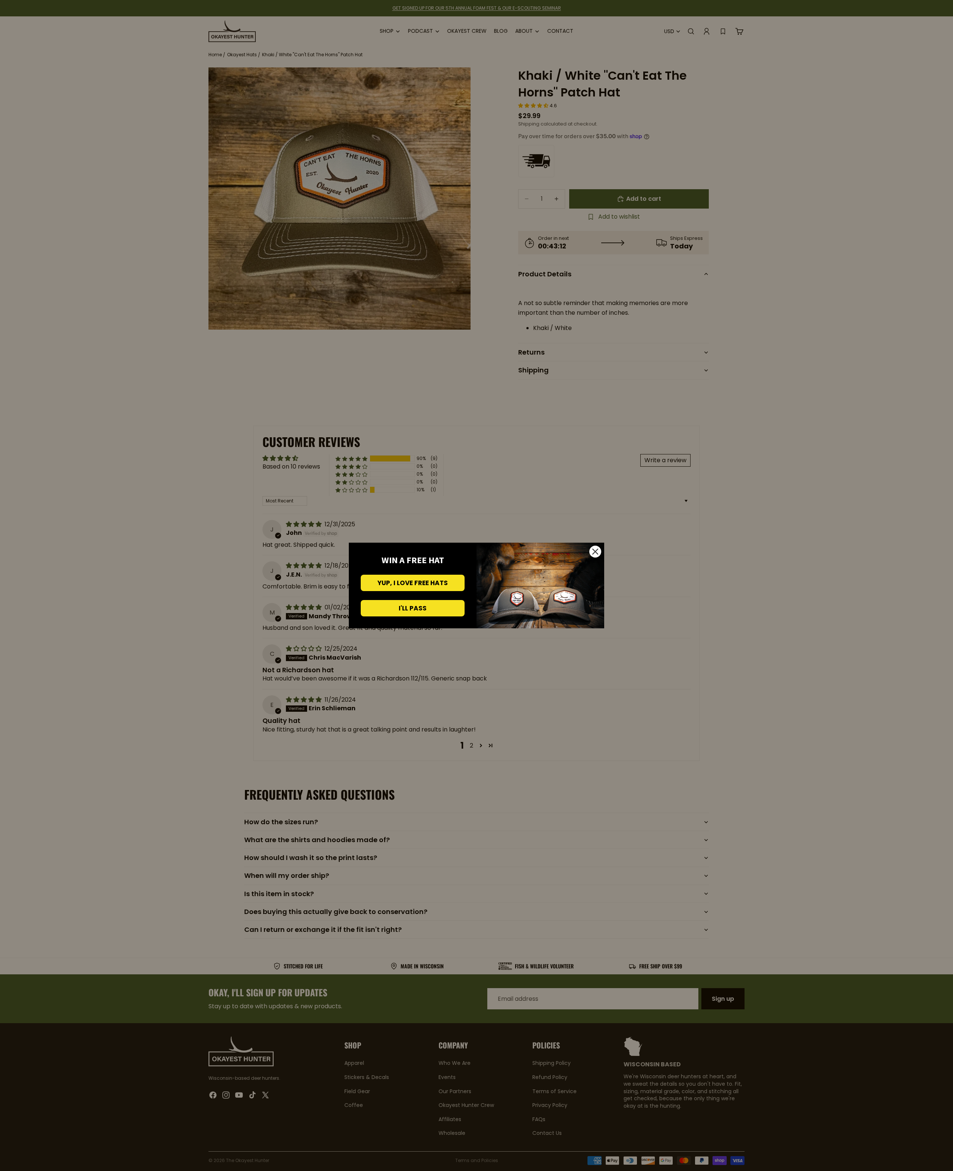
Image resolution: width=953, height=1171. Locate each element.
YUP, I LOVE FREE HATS (412, 582)
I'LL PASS (413, 608)
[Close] (595, 552)
